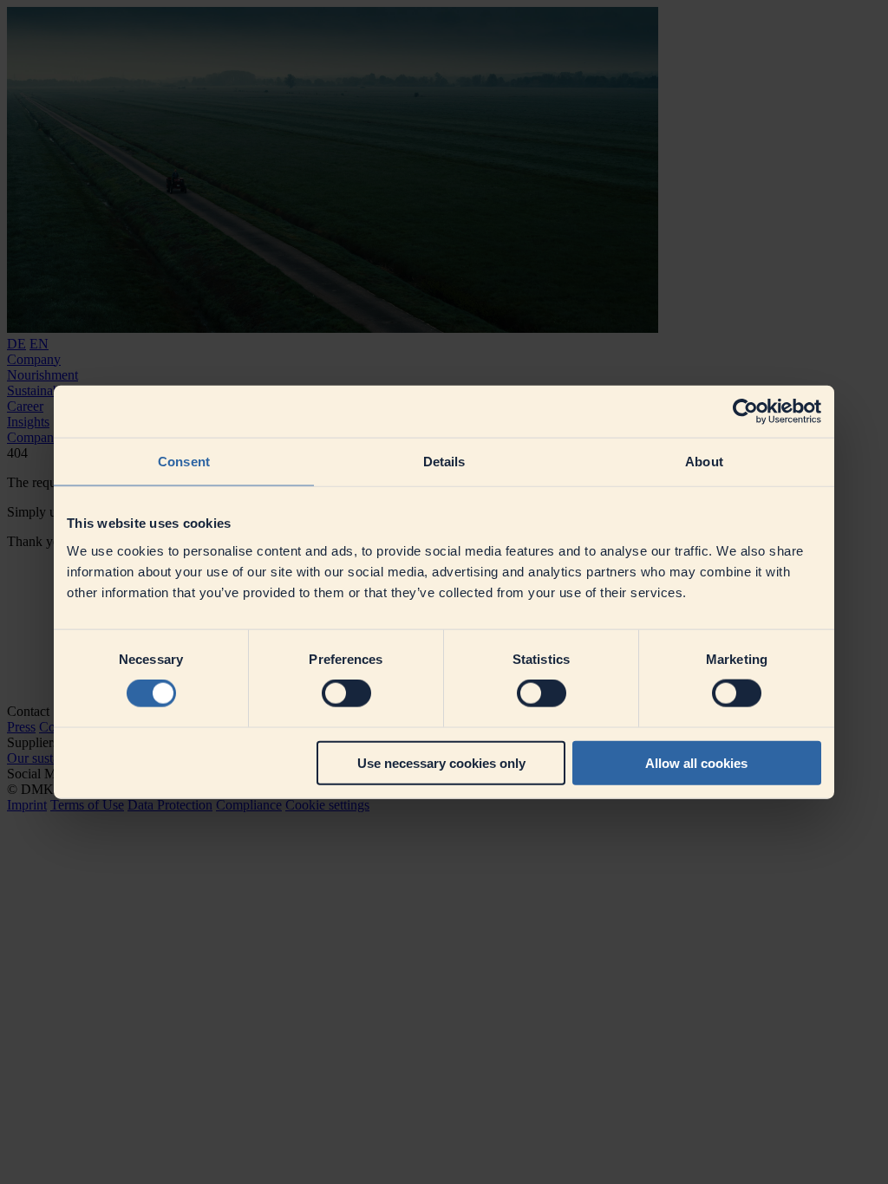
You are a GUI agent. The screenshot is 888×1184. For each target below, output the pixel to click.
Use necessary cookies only (441, 762)
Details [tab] (444, 461)
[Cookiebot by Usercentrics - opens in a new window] (745, 412)
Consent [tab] (184, 461)
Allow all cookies (696, 762)
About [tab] (704, 461)
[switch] (346, 693)
